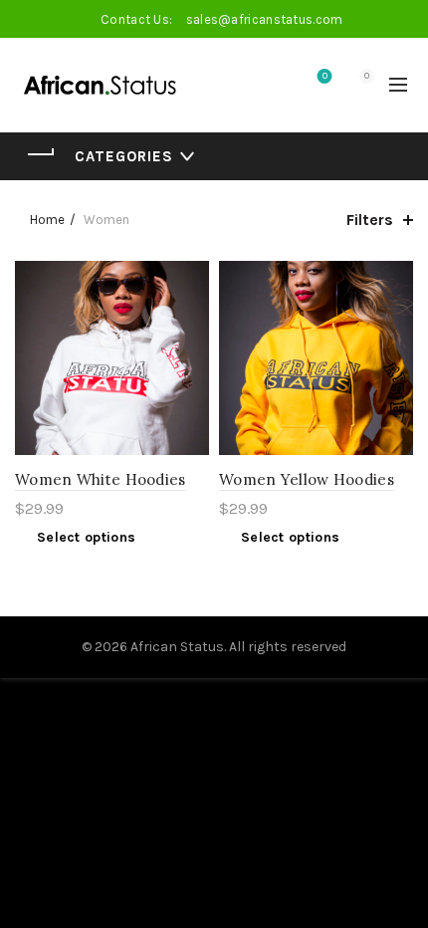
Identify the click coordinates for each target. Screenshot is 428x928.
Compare (191, 313)
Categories (124, 156)
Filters (369, 219)
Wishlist (324, 76)
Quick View (191, 348)
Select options (86, 537)
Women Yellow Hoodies (306, 479)
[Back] (40, 154)
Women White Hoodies (100, 479)
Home (47, 219)
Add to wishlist (191, 278)
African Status (177, 646)
